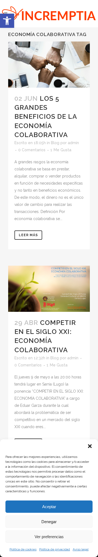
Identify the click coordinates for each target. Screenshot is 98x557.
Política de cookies (23, 549)
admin (73, 143)
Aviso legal (80, 549)
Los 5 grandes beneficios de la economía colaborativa (45, 116)
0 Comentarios (31, 150)
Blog (55, 143)
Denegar (49, 521)
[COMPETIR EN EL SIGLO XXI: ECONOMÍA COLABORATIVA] (49, 289)
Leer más (28, 235)
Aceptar (49, 506)
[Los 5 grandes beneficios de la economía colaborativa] (49, 65)
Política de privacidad (54, 549)
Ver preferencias (49, 536)
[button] (7, 21)
